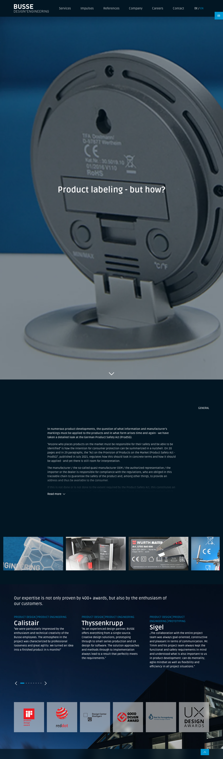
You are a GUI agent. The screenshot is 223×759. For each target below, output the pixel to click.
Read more (54, 494)
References (111, 8)
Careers (157, 8)
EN (201, 8)
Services (65, 8)
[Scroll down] (111, 373)
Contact (178, 8)
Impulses (87, 8)
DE (196, 8)
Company (136, 8)
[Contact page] (219, 15)
